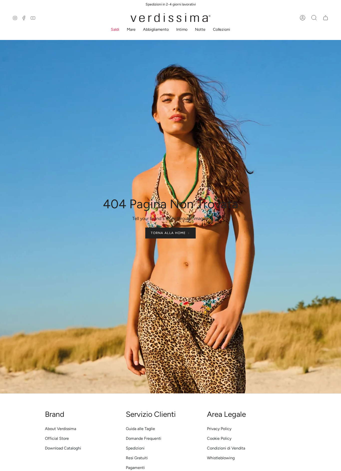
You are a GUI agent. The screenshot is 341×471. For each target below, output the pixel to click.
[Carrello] (325, 17)
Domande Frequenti (143, 438)
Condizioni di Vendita (226, 448)
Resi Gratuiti (137, 458)
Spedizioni (135, 448)
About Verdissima (60, 428)
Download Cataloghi (63, 448)
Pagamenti (135, 467)
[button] (115, 29)
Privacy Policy (219, 428)
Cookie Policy (219, 438)
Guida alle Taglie (140, 428)
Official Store (57, 438)
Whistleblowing (221, 458)
